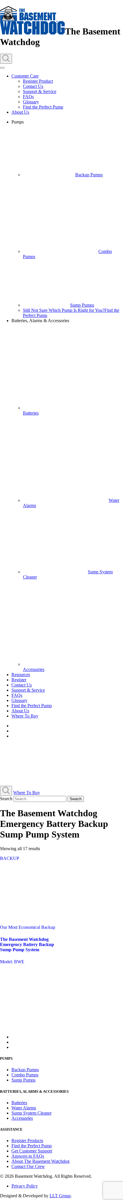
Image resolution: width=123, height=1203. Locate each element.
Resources (20, 674)
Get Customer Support (31, 1150)
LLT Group (60, 1195)
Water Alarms (23, 1107)
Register (18, 679)
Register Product (38, 81)
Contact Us (33, 86)
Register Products (27, 1140)
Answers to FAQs (27, 1156)
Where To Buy (24, 715)
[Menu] (2, 68)
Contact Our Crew (28, 1166)
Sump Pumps (82, 305)
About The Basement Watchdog (40, 1161)
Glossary (31, 101)
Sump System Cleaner (31, 1113)
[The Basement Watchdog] (32, 31)
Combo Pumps (24, 1074)
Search (6, 798)
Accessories (22, 1118)
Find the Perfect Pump (43, 107)
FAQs (28, 96)
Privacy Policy (24, 1185)
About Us (20, 112)
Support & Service (39, 91)
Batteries (19, 1102)
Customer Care (25, 76)
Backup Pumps (89, 174)
